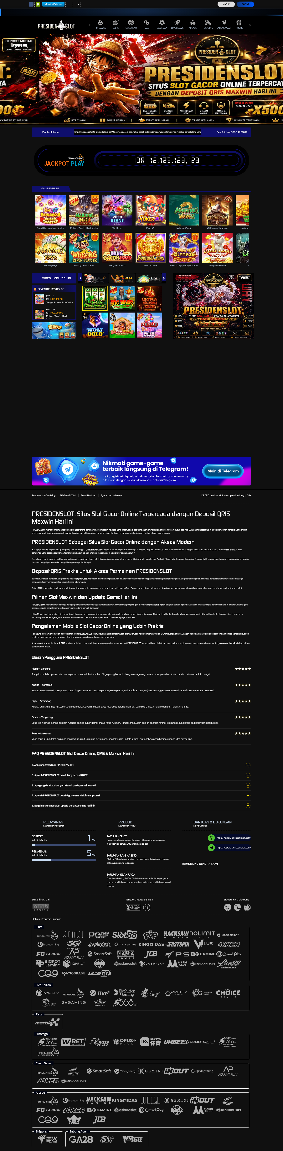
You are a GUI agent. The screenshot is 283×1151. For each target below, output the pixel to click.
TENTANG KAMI (68, 495)
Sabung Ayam (223, 28)
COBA (97, 294)
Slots (116, 28)
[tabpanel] (141, 79)
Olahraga (162, 28)
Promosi (239, 28)
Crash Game (177, 28)
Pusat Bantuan (88, 495)
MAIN (53, 210)
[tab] (95, 278)
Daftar (245, 4)
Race (146, 28)
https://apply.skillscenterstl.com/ (234, 837)
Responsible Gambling (43, 495)
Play (77, 164)
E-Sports (208, 28)
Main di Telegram (55, 4)
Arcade (193, 28)
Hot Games (100, 28)
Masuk (226, 4)
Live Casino (131, 28)
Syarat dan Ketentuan (112, 495)
